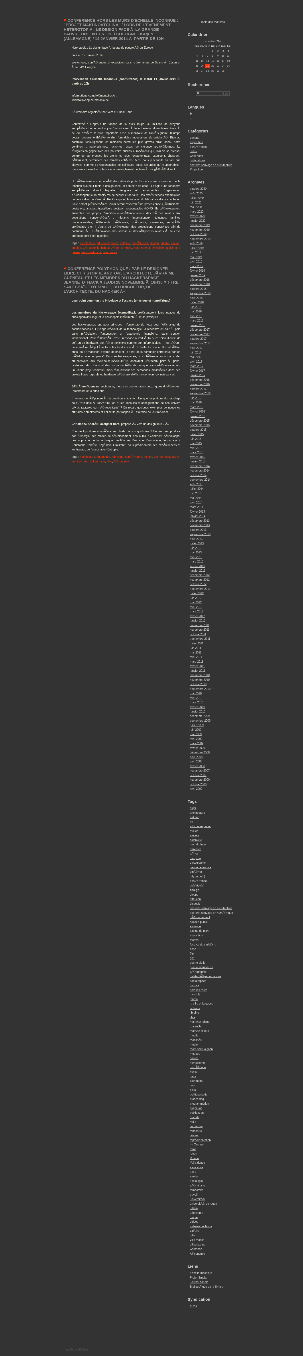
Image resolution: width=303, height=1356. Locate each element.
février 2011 (197, 666)
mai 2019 (196, 257)
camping (195, 858)
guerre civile (197, 962)
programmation (199, 1103)
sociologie (196, 1180)
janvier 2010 (197, 711)
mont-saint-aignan (201, 1049)
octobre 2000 (198, 784)
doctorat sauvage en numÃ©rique (211, 912)
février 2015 (197, 457)
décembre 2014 (200, 466)
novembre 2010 (200, 679)
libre (109, 461)
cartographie (198, 862)
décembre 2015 (200, 420)
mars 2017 (196, 366)
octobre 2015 (198, 429)
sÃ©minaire (197, 1185)
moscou (195, 1053)
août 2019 (196, 243)
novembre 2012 (200, 579)
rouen (193, 1153)
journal (194, 999)
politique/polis (198, 1094)
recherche (196, 1126)
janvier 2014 (197, 516)
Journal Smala (199, 1282)
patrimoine (196, 1080)
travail (194, 1194)
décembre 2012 (200, 575)
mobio (194, 1044)
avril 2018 (196, 316)
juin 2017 (195, 352)
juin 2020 (195, 202)
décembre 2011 (199, 625)
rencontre (196, 1131)
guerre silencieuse (201, 967)
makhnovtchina (91, 252)
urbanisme (196, 1212)
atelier (194, 831)
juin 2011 (195, 647)
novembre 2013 (200, 525)
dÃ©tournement (200, 917)
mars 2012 (196, 611)
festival (194, 940)
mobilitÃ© (196, 1040)
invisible (158, 247)
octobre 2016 (198, 389)
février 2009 (197, 748)
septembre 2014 (200, 479)
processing (197, 1099)
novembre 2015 (200, 425)
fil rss (193, 1306)
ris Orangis (197, 1144)
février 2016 (197, 411)
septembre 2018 (200, 293)
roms (193, 1149)
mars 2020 (196, 211)
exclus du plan (199, 930)
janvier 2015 (197, 461)
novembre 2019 (200, 229)
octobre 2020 (198, 188)
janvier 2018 (197, 325)
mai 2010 (196, 693)
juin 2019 (195, 252)
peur (192, 1085)
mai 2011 (195, 652)
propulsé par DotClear (77, 1349)
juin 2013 (195, 548)
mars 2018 (196, 320)
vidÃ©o (194, 1230)
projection (196, 1108)
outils (193, 151)
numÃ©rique (198, 1067)
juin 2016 (195, 398)
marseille (195, 1026)
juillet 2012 (197, 593)
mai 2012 (196, 602)
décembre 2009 (200, 716)
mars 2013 (196, 561)
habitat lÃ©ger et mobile (116, 247)
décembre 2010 (200, 675)
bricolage (117, 456)
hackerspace (97, 461)
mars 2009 (196, 743)
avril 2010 (196, 698)
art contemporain (107, 243)
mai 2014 (196, 497)
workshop (196, 1249)
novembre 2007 (200, 770)
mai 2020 (196, 207)
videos (194, 1221)
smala (194, 1176)
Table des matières (213, 22)
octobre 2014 (198, 475)
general (194, 137)
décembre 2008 (200, 752)
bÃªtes (194, 853)
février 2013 (197, 566)
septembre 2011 (200, 638)
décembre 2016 (200, 379)
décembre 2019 (200, 225)
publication (197, 1112)
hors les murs (143, 247)
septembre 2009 (200, 720)
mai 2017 (196, 357)
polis (193, 1090)
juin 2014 (195, 493)
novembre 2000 (200, 779)
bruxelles (195, 849)
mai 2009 (196, 734)
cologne (125, 243)
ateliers (194, 835)
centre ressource (200, 867)
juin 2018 (195, 307)
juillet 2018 (197, 302)
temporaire (196, 1190)
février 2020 (197, 216)
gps (192, 958)
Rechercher (199, 85)
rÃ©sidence (197, 1162)
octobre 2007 (198, 775)
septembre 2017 (200, 343)
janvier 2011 (197, 670)
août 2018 (196, 298)
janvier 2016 (197, 416)
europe (165, 243)
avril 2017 (196, 361)
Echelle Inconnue (201, 1273)
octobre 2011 (198, 634)
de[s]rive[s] (197, 885)
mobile (194, 1035)
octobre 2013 (198, 529)
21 (207, 66)
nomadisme (197, 1062)
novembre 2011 (199, 629)
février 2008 (197, 766)
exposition (196, 142)
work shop (196, 156)
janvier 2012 (197, 620)
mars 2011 (196, 661)
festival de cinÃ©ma (203, 944)
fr (191, 113)
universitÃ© (197, 1199)
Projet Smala (198, 1277)
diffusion (195, 899)
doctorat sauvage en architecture (211, 165)
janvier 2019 (197, 275)
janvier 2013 (197, 570)
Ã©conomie (121, 461)
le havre (195, 1008)
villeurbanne (197, 1244)
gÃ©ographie (91, 247)
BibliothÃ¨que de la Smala (206, 1286)
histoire (194, 985)
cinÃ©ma (196, 871)
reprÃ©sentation (200, 1140)
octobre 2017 (198, 338)
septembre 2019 (200, 239)
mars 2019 (196, 266)
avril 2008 (196, 761)
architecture (87, 243)
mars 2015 (196, 452)
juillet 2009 (197, 725)
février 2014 (197, 511)
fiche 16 (195, 949)
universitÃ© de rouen (203, 1203)
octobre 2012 (198, 584)
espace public (199, 922)
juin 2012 (195, 598)
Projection (196, 169)
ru (191, 118)
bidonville (196, 840)
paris (193, 1076)
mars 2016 (196, 407)
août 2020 (196, 193)
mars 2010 (196, 702)
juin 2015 (195, 438)
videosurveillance (201, 1226)
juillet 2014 (197, 488)
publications (197, 160)
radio (193, 1121)
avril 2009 (196, 738)
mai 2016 (196, 402)
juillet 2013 (197, 543)
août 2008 (196, 757)
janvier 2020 (197, 220)
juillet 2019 (197, 248)
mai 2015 (196, 443)
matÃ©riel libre (199, 1030)
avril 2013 (196, 557)
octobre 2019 (198, 234)
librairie (194, 1012)
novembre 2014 (200, 470)
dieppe (194, 894)
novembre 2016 (200, 384)
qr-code (194, 1117)
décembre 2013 (200, 520)
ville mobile (110, 252)
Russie (194, 1158)
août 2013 (196, 539)
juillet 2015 (197, 434)
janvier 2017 (197, 375)
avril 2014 (196, 502)
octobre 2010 (198, 684)
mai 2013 (196, 552)
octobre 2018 (198, 288)
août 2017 (196, 347)
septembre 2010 (200, 689)
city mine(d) (197, 876)
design (154, 243)
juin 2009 (195, 729)
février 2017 (197, 370)
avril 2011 (196, 657)
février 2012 (197, 616)
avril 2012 (196, 607)
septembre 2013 (200, 534)
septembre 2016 (200, 393)
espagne (195, 926)
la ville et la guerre (201, 1003)
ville (192, 1235)
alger (193, 808)
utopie (194, 1217)
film (192, 953)
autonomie (103, 456)
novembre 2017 (200, 334)
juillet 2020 (197, 197)
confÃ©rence (140, 243)
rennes (194, 1135)
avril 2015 (196, 448)
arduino (194, 817)
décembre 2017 (200, 329)
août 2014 (196, 484)
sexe (193, 1171)
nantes (194, 1058)
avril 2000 (196, 788)
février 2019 (197, 270)
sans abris (196, 1167)
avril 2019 (196, 261)
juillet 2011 (196, 643)
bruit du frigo (198, 844)
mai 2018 (196, 311)
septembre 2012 (200, 588)
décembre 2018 (200, 279)
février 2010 (197, 707)
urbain (194, 1208)
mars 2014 (196, 507)
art (191, 821)
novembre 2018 (200, 284)
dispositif (195, 903)
